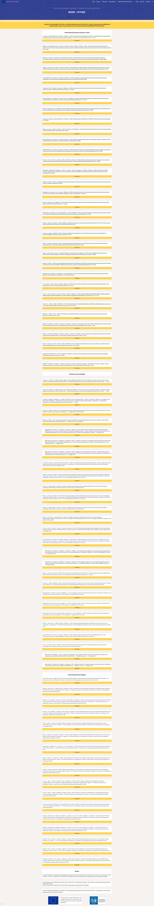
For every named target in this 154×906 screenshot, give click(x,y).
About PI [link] (142, 1)
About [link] (98, 1)
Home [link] (93, 1)
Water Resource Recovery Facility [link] (125, 1)
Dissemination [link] (112, 1)
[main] (77, 10)
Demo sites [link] (104, 1)
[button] (152, 1)
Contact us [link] (147, 1)
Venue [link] (137, 1)
